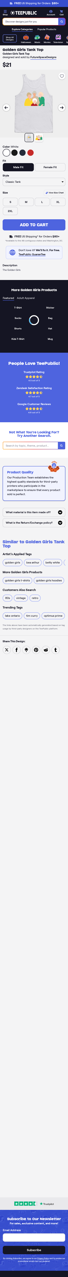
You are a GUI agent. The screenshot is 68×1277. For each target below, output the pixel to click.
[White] (6, 153)
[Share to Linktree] (26, 649)
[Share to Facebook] (16, 649)
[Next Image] (61, 108)
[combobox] (30, 21)
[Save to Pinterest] (36, 649)
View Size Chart (56, 193)
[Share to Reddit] (46, 649)
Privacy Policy (43, 1258)
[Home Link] (23, 13)
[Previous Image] (6, 108)
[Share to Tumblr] (55, 649)
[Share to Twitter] (7, 649)
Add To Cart (34, 224)
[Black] (14, 153)
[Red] (30, 153)
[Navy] (22, 153)
